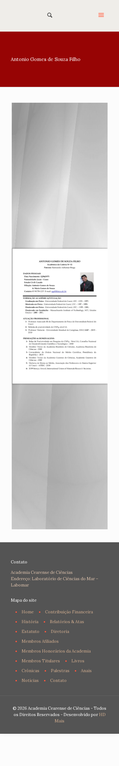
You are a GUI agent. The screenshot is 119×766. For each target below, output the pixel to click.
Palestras (60, 670)
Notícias (30, 680)
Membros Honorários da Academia (56, 651)
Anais (86, 670)
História (30, 621)
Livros (77, 661)
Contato (58, 680)
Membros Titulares (41, 661)
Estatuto (30, 631)
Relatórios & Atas (67, 621)
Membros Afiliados (40, 641)
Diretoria (60, 631)
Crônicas (30, 670)
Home (28, 612)
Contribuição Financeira (69, 612)
